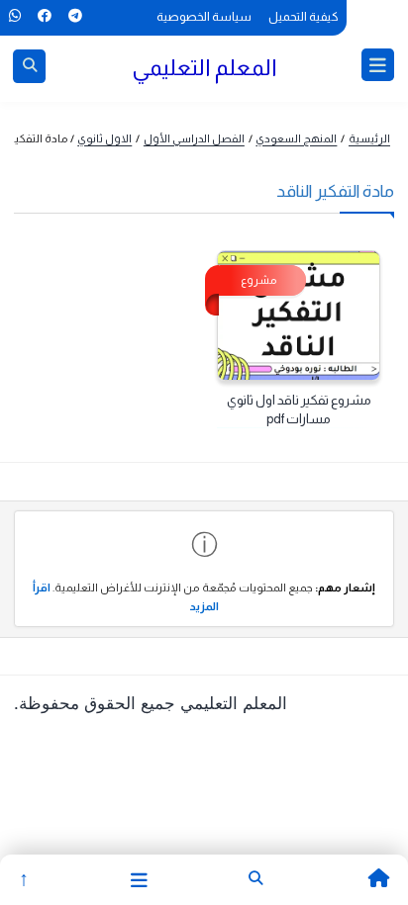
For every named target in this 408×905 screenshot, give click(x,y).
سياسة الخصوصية (204, 17)
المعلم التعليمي (204, 67)
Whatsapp (14, 16)
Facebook (44, 16)
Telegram (74, 16)
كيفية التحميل (303, 17)
